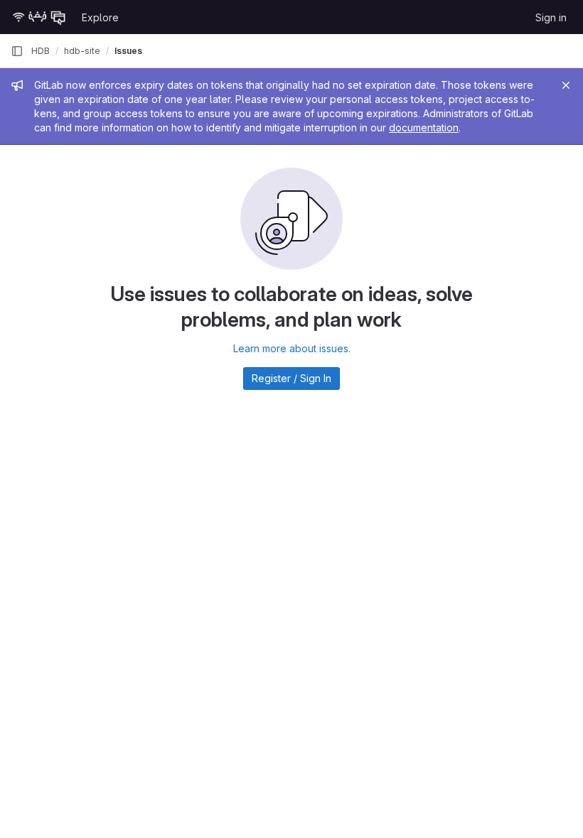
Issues (128, 50)
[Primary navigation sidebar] (17, 51)
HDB (40, 50)
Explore (100, 17)
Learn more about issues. (292, 348)
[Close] (565, 85)
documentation (424, 127)
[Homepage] (39, 17)
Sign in (551, 17)
